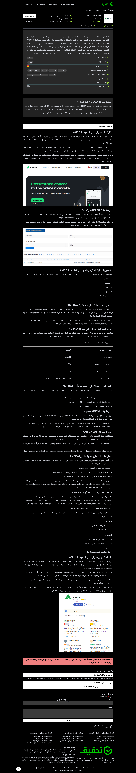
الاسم (111, 700)
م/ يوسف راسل (102, 26)
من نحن (101, 768)
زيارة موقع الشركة (30, 16)
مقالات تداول (53, 4)
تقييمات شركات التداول (100, 10)
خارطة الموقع (65, 768)
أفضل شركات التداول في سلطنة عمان (71, 740)
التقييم (111, 697)
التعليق (110, 707)
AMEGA (88, 10)
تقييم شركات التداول (67, 4)
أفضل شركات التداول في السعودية (72, 738)
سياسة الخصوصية (53, 768)
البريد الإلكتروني (62, 700)
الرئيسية (111, 10)
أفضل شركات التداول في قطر (43, 736)
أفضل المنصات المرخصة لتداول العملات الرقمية (38, 743)
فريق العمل (93, 768)
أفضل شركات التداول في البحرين (42, 738)
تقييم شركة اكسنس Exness (105, 736)
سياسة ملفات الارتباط (39, 768)
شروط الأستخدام (76, 768)
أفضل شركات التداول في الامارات (73, 736)
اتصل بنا (85, 768)
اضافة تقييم (29, 21)
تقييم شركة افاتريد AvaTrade (105, 738)
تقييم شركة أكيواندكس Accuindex (103, 740)
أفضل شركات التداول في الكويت (42, 740)
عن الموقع (28, 4)
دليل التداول (41, 4)
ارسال (68, 720)
